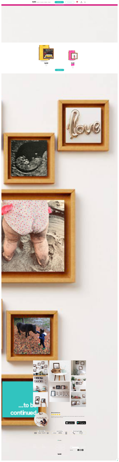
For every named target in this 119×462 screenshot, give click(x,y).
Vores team (42, 2)
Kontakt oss (34, 447)
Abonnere (83, 447)
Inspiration (38, 2)
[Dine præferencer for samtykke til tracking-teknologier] (117, 460)
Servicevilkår (44, 447)
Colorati (49, 2)
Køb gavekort (60, 445)
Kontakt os (45, 2)
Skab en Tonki (59, 2)
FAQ (42, 444)
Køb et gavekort (69, 2)
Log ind (81, 2)
